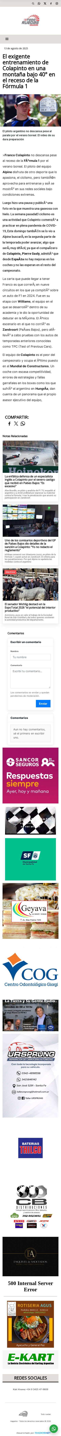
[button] (33, 3)
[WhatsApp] (39, 3)
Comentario (16, 665)
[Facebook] (51, 3)
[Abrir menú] (7, 39)
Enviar (43, 703)
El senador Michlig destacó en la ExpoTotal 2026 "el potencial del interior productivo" (30, 608)
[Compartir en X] (16, 424)
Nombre (14, 651)
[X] (45, 3)
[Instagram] (57, 3)
